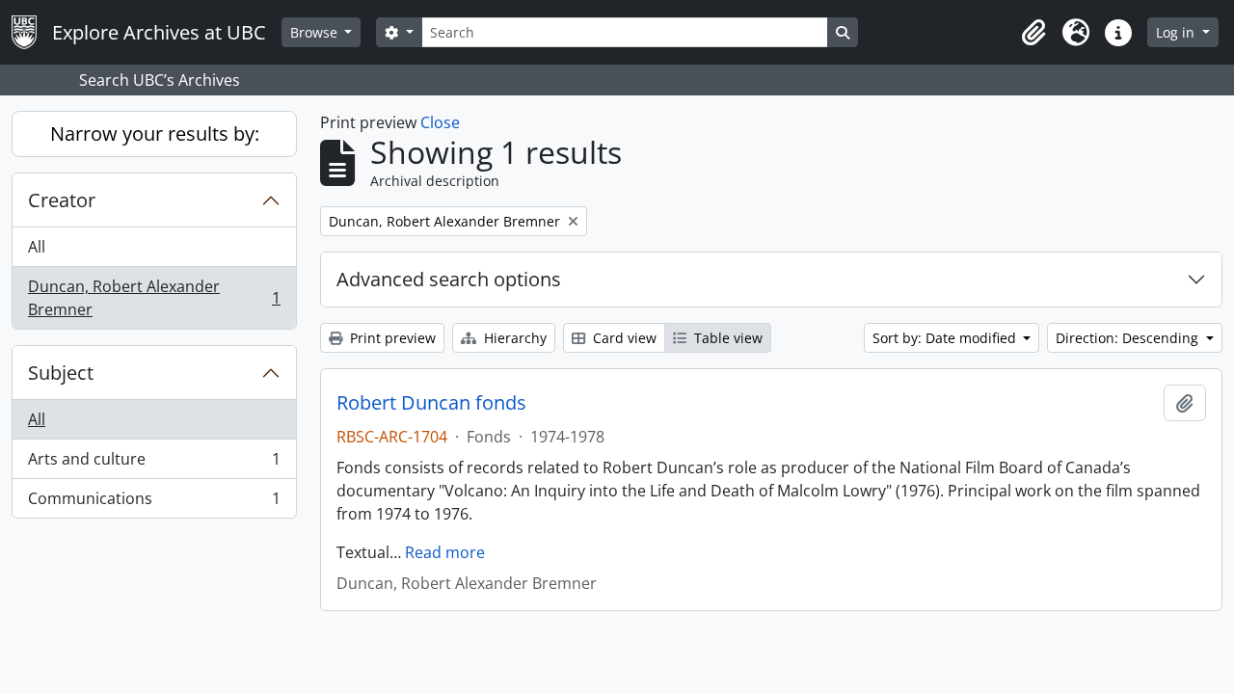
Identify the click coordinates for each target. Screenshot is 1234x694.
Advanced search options (448, 279)
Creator (61, 200)
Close (440, 122)
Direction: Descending (1129, 338)
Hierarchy (513, 338)
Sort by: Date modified (946, 338)
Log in (1177, 32)
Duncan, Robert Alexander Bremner (154, 298)
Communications (154, 503)
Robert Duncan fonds (431, 402)
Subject (61, 373)
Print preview (391, 338)
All (36, 246)
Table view (726, 338)
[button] (1033, 33)
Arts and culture (154, 463)
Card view (623, 338)
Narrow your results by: (154, 133)
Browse (315, 32)
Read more (445, 552)
